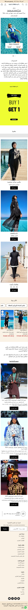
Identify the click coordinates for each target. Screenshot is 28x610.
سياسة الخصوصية (20, 567)
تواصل (22, 574)
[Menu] (26, 4)
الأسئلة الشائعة (21, 554)
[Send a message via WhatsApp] (25, 607)
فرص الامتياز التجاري (19, 576)
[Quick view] (16, 314)
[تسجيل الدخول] (5, 4)
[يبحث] (22, 4)
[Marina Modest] (14, 4)
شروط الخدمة (21, 563)
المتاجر (22, 538)
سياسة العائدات (20, 547)
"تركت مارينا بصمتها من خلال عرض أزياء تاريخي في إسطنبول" (14, 451)
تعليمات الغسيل (20, 551)
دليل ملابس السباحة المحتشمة (17, 556)
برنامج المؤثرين (20, 583)
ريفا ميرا (22, 592)
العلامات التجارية (20, 540)
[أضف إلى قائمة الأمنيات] (16, 312)
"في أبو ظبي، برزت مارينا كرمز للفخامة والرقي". (14, 402)
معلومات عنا (21, 536)
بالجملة (22, 578)
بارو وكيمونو (14, 233)
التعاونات (22, 580)
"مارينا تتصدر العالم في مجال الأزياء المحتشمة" (14, 498)
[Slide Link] (14, 37)
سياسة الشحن (21, 565)
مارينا (23, 589)
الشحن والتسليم (20, 549)
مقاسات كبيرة (14, 284)
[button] (1, 4)
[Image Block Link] (14, 160)
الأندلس (22, 594)
